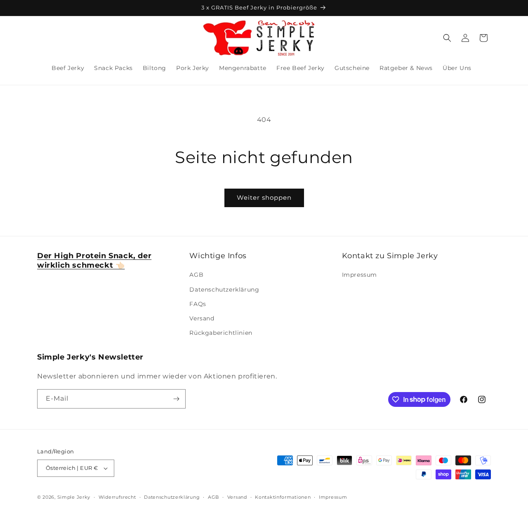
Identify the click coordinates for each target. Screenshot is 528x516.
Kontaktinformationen (283, 497)
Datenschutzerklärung (224, 289)
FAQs (197, 304)
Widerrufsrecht (117, 497)
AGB (196, 274)
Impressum (359, 274)
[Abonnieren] (176, 399)
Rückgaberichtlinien (220, 332)
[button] (447, 38)
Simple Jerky (73, 497)
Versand (201, 318)
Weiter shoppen (264, 197)
